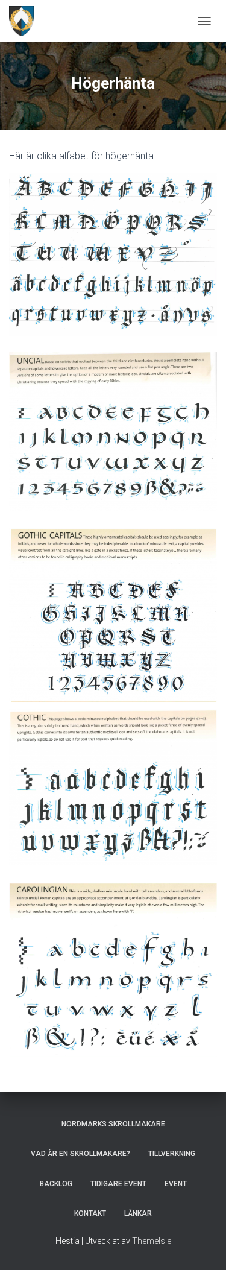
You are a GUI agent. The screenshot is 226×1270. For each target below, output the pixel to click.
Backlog (56, 1184)
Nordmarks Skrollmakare (113, 1124)
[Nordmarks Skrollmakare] (26, 21)
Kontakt (90, 1213)
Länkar (138, 1213)
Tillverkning (171, 1153)
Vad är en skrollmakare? (80, 1153)
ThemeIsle (151, 1241)
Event (176, 1184)
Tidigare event (118, 1184)
